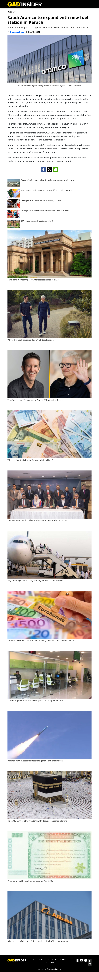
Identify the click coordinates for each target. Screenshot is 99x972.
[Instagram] (85, 960)
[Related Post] (49, 277)
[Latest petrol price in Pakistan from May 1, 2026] (13, 207)
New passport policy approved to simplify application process (46, 190)
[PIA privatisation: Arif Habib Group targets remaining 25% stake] (13, 186)
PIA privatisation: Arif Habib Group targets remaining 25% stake (47, 180)
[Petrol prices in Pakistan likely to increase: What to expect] (13, 217)
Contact (51, 962)
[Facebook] (77, 960)
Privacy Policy (45, 960)
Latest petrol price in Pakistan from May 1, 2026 (41, 200)
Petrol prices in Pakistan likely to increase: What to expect (44, 211)
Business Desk (17, 32)
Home (35, 960)
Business (11, 12)
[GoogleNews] (90, 964)
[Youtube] (81, 960)
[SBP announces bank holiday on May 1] (13, 227)
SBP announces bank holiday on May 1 (37, 221)
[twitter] (49, 169)
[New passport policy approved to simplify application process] (13, 196)
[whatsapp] (55, 169)
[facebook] (43, 169)
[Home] (24, 4)
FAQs (64, 960)
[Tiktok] (90, 960)
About (56, 960)
